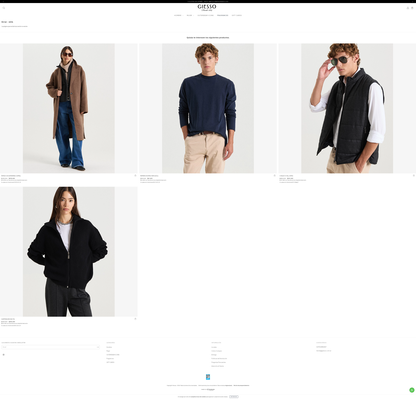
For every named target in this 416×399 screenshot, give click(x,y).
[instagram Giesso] (4, 354)
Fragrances (222, 15)
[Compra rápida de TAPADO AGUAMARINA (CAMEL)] (135, 175)
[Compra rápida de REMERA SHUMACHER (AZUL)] (274, 175)
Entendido (234, 396)
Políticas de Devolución (219, 358)
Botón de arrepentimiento (241, 385)
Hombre (178, 15)
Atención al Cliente (217, 366)
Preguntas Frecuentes (218, 362)
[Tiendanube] (208, 390)
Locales (214, 347)
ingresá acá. (228, 385)
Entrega (213, 355)
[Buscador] (4, 8)
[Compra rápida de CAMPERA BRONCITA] (135, 319)
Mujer (190, 15)
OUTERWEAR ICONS (206, 15)
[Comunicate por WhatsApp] (412, 390)
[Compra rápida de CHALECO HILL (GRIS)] (414, 175)
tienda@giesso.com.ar (323, 351)
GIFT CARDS (237, 15)
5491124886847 (321, 347)
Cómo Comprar (216, 351)
